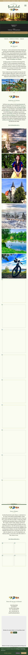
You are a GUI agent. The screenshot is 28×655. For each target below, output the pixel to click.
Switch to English (6, 1)
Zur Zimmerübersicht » (14, 539)
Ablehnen (18, 653)
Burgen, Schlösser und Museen (9, 115)
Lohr (25, 50)
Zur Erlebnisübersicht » (14, 125)
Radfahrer (13, 59)
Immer (15, 632)
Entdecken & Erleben (14, 38)
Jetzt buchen (22, 1)
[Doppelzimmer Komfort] (20, 560)
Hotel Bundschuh (20, 104)
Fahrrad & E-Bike (22, 107)
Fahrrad (10, 112)
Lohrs (8, 104)
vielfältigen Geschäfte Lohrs (8, 119)
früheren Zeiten (7, 61)
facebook (13, 1)
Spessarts (23, 105)
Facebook (16, 647)
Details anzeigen (7, 653)
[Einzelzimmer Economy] (20, 548)
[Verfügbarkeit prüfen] (14, 32)
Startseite (6, 38)
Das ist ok (24, 653)
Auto (7, 109)
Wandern (7, 110)
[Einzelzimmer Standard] (8, 548)
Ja (11, 632)
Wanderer (19, 59)
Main (3, 116)
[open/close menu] (25, 5)
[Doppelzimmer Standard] (8, 560)
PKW (11, 113)
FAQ (18, 1)
